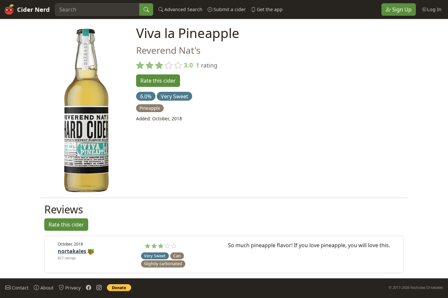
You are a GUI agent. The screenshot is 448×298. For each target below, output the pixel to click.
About (46, 288)
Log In (433, 9)
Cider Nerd (33, 9)
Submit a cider (229, 9)
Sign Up (401, 9)
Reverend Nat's (168, 50)
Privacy (72, 288)
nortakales (72, 251)
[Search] (146, 9)
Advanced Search (182, 9)
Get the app (269, 9)
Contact (19, 288)
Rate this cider (158, 80)
